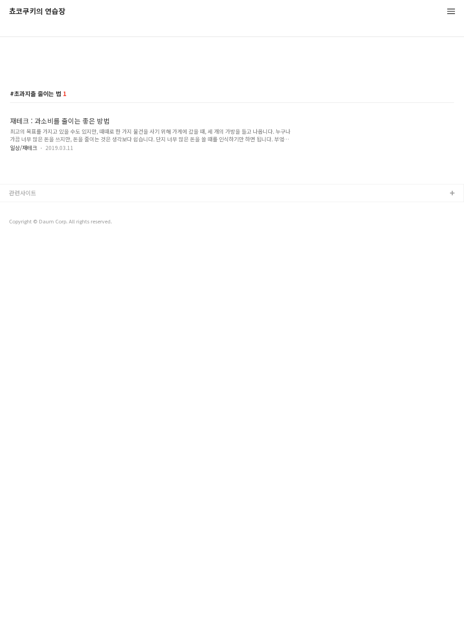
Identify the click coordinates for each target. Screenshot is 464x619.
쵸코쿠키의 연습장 (37, 11)
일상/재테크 (23, 147)
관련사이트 (22, 193)
